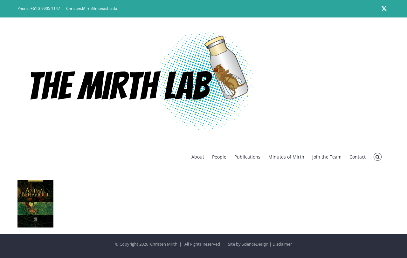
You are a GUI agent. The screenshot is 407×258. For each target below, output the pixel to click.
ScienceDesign (255, 244)
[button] (378, 157)
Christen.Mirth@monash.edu (91, 8)
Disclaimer (282, 244)
